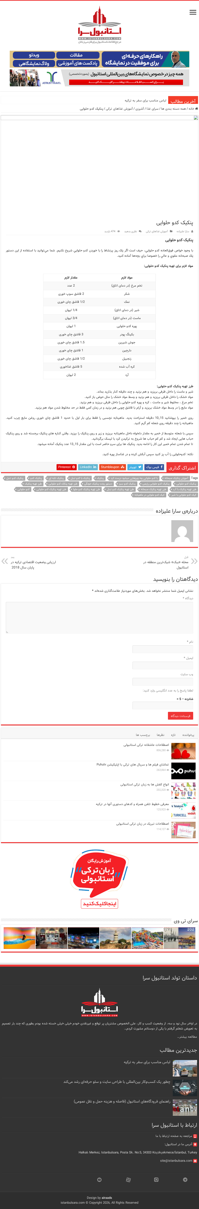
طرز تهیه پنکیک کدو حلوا (86, 489)
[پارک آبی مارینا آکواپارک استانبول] (147, 938)
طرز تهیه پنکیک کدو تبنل (120, 489)
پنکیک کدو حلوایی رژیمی (156, 484)
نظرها (160, 735)
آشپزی (139, 108)
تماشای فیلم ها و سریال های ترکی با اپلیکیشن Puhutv (133, 764)
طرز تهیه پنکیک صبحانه (153, 489)
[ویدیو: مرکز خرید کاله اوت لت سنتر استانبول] (83, 938)
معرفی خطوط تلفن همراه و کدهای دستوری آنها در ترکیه (132, 804)
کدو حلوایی (23, 489)
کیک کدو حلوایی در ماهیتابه (149, 495)
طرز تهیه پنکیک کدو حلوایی (51, 489)
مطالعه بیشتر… (187, 1036)
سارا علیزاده (183, 231)
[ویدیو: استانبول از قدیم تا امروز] (179, 938)
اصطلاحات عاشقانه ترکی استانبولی (146, 745)
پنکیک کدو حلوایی (186, 484)
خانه (192, 108)
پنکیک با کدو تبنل (80, 478)
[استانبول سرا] (99, 25)
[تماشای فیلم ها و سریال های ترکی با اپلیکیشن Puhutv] (183, 771)
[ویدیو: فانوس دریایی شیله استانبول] (115, 938)
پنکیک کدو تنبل (15, 478)
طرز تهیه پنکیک (33, 484)
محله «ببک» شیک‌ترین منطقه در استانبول (165, 562)
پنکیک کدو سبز (127, 484)
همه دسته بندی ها (173, 108)
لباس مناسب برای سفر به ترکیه (145, 100)
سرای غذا (152, 108)
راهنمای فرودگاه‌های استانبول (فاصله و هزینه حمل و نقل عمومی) (122, 1101)
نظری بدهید (130, 231)
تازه (173, 735)
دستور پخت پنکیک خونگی (98, 484)
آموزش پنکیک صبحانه (176, 478)
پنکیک (100, 478)
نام (190, 641)
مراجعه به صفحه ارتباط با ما (174, 1136)
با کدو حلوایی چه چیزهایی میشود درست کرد (134, 478)
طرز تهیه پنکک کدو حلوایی (63, 484)
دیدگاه (188, 598)
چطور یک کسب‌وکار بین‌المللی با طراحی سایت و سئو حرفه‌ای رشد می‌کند (116, 1082)
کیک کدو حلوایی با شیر (183, 495)
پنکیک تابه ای (56, 478)
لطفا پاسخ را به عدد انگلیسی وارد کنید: (168, 690)
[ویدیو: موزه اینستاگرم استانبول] (19, 938)
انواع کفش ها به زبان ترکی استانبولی (144, 784)
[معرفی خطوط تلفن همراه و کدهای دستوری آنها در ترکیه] (183, 810)
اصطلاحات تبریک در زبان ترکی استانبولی (142, 823)
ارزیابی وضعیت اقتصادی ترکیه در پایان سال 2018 (33, 562)
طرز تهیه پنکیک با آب (184, 489)
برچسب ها (143, 735)
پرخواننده (188, 735)
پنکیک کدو (36, 478)
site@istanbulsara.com (176, 1160)
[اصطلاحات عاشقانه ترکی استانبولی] (183, 751)
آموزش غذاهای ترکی (119, 108)
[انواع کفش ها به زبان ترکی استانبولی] (183, 790)
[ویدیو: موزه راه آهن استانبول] (51, 938)
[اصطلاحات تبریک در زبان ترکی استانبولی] (183, 830)
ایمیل (188, 658)
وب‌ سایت (187, 674)
